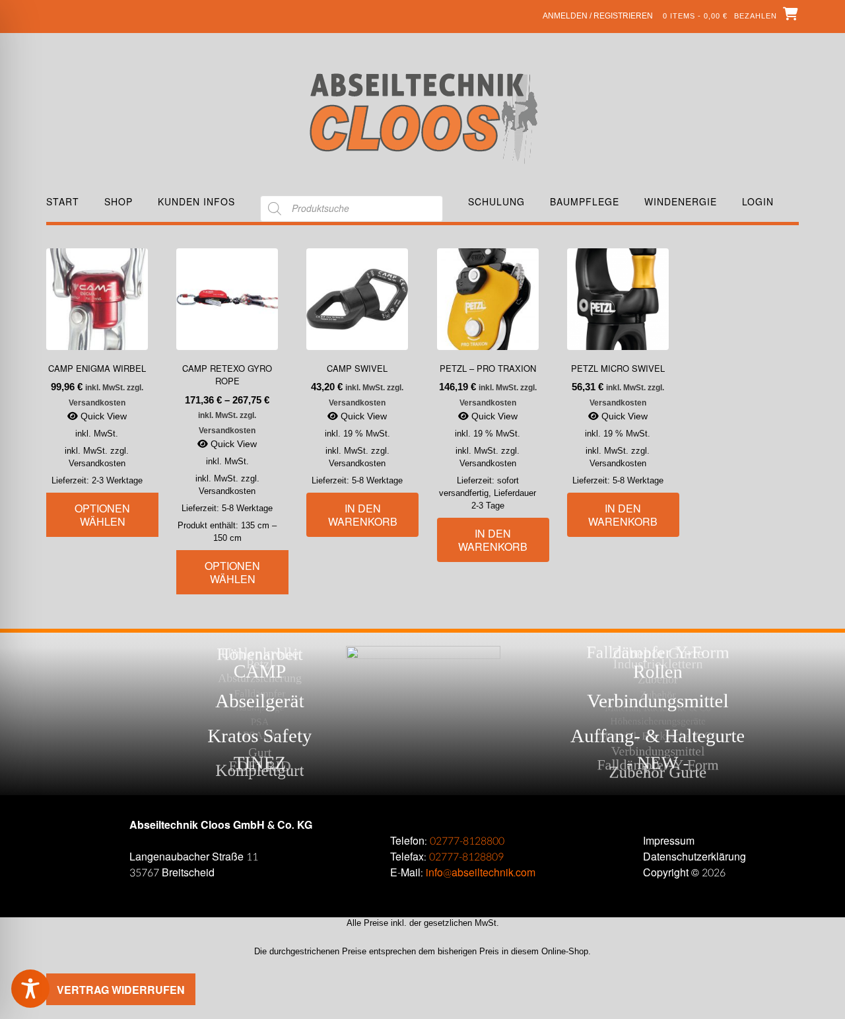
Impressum (668, 841)
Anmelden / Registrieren (598, 15)
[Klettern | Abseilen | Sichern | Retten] (422, 117)
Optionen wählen (102, 515)
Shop (118, 201)
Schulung (496, 201)
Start (62, 201)
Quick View (102, 416)
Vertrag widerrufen (121, 989)
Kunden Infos (196, 201)
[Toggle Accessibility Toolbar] (49, 988)
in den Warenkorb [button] (362, 515)
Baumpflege (584, 201)
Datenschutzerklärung (694, 856)
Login (758, 201)
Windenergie (680, 201)
